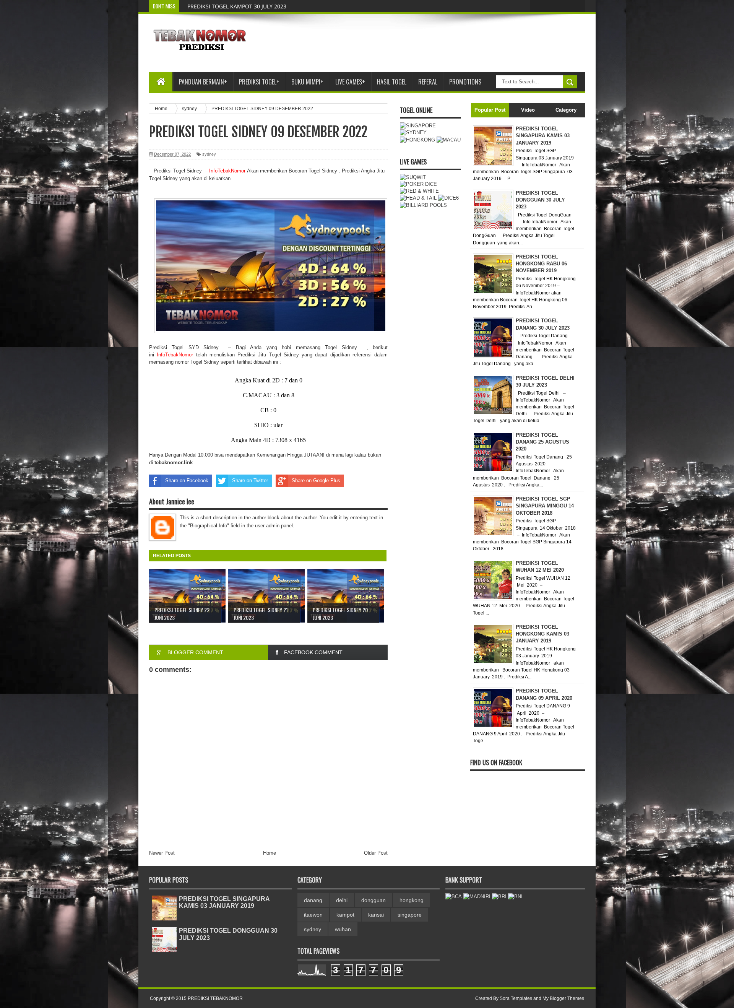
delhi (342, 900)
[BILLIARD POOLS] (423, 205)
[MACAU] (449, 140)
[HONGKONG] (417, 140)
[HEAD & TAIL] (418, 198)
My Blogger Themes (563, 998)
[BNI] (515, 896)
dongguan (373, 900)
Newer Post (162, 853)
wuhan (343, 929)
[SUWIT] (413, 177)
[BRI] (499, 896)
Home (269, 853)
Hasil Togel (391, 81)
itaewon (313, 915)
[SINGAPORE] (418, 125)
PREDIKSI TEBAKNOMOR (215, 998)
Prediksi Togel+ (259, 81)
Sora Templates (516, 998)
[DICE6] (448, 198)
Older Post (376, 853)
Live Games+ (350, 81)
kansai (376, 915)
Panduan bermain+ (203, 81)
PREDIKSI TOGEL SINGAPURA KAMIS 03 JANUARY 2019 (224, 902)
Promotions (465, 81)
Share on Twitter (250, 480)
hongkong (411, 900)
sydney (209, 154)
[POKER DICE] (418, 184)
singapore (410, 915)
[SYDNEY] (413, 132)
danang (313, 900)
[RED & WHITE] (419, 191)
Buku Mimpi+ (307, 81)
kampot (345, 915)
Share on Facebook (186, 480)
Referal (427, 81)
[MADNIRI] (476, 896)
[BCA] (453, 896)
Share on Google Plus (316, 480)
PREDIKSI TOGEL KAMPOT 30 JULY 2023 (236, 6)
